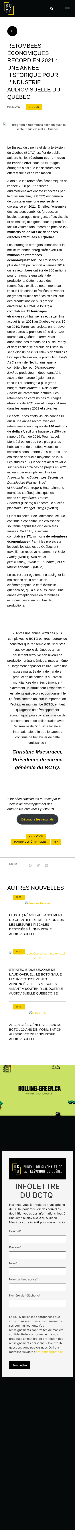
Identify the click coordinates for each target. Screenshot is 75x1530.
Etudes (34, 107)
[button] (51, 8)
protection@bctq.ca (49, 1352)
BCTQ (19, 897)
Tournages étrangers (30, 842)
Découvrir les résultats (37, 819)
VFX (56, 842)
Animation (36, 836)
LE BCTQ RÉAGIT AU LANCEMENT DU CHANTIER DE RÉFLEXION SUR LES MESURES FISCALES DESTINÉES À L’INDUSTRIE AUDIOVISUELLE (36, 924)
